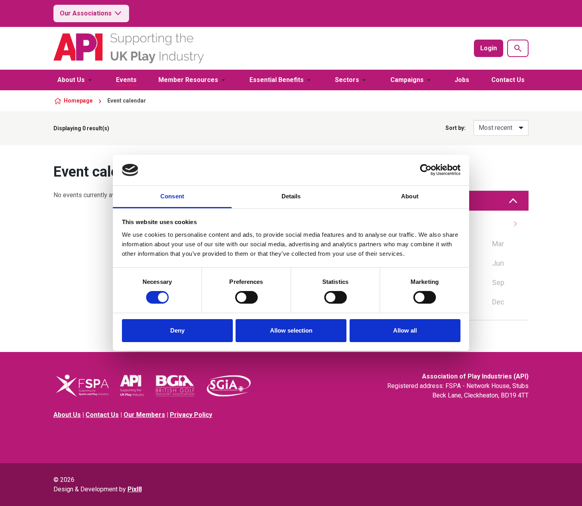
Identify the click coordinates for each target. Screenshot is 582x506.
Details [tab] (291, 196)
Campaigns (407, 80)
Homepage (78, 100)
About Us (71, 80)
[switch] (246, 297)
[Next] (515, 224)
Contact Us (508, 80)
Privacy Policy (191, 414)
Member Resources (188, 80)
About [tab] (409, 196)
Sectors (347, 80)
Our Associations (86, 13)
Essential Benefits (276, 80)
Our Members (144, 414)
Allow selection (291, 330)
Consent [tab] (172, 196)
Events (126, 80)
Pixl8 (134, 489)
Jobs (462, 80)
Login (488, 48)
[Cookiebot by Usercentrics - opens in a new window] (425, 170)
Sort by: (455, 128)
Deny (177, 330)
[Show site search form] (518, 48)
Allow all (405, 330)
